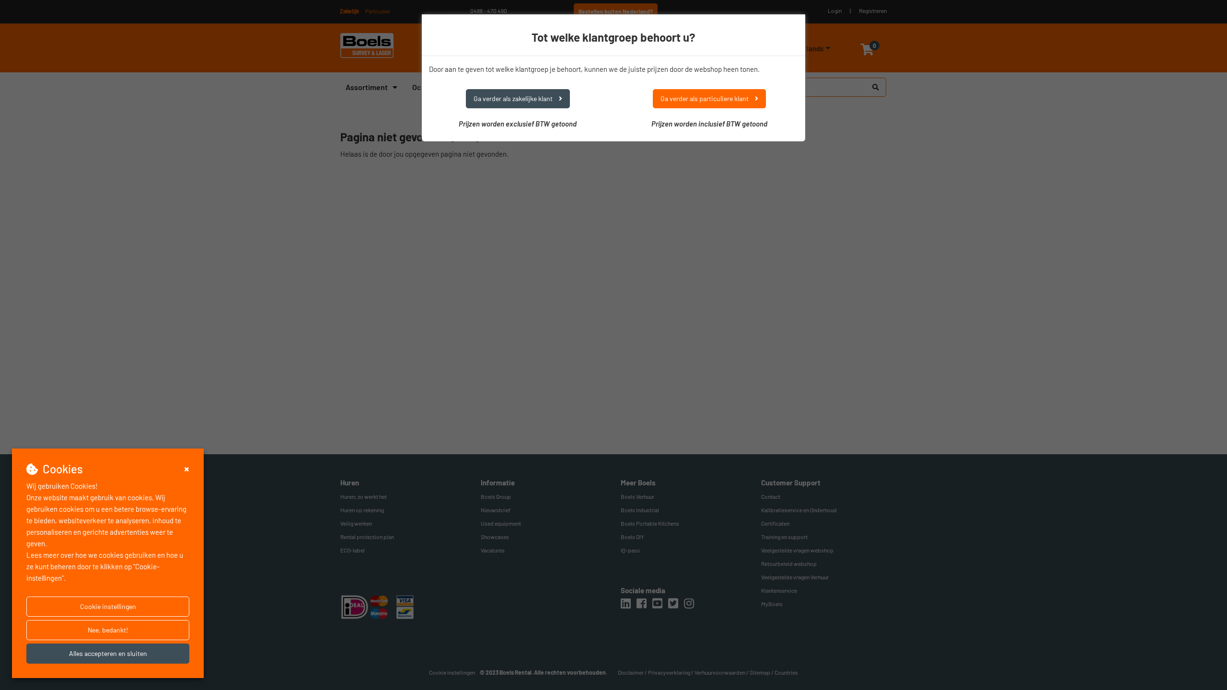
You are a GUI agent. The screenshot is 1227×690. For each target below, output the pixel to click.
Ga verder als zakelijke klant (514, 98)
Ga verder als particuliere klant (705, 98)
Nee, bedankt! (108, 630)
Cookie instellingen (108, 606)
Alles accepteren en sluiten (108, 653)
